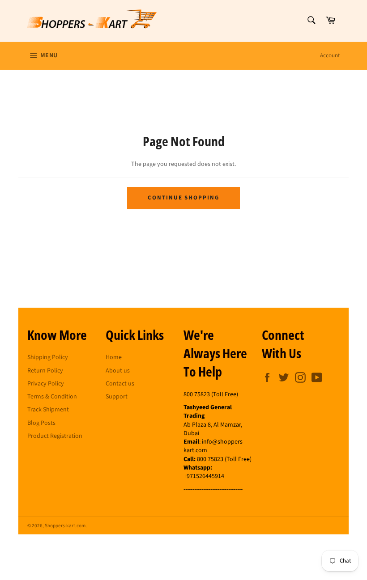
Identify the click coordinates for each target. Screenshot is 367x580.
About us (118, 370)
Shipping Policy (47, 357)
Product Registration (54, 436)
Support (117, 396)
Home (114, 357)
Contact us (120, 383)
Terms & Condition (52, 396)
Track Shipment (48, 409)
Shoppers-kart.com (65, 525)
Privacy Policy (45, 383)
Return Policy (45, 370)
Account (330, 55)
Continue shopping (183, 198)
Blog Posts (41, 423)
